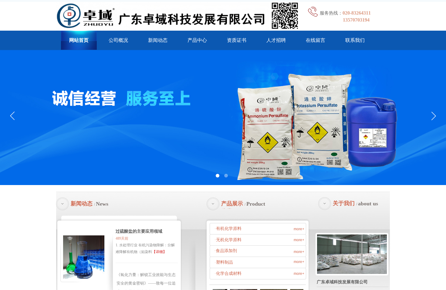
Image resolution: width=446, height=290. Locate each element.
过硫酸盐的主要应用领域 (139, 231)
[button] (217, 175)
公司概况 (118, 40)
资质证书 (236, 40)
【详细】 (159, 252)
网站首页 (79, 40)
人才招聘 (276, 40)
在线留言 (315, 40)
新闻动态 (157, 40)
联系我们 (355, 40)
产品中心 (197, 40)
